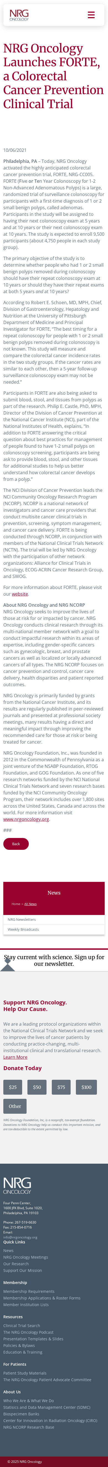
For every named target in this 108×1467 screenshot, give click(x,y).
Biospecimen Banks (21, 1413)
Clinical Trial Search (21, 1325)
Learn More (15, 1057)
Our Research (16, 1263)
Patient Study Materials (25, 1373)
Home (16, 904)
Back (16, 843)
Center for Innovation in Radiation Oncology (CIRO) (50, 1420)
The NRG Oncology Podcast (28, 1332)
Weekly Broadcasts (23, 929)
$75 (61, 1087)
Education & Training (22, 1352)
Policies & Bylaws (19, 1345)
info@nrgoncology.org (20, 1237)
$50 (37, 1087)
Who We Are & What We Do (28, 1400)
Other (15, 1106)
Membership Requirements (29, 1291)
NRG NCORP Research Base (28, 1427)
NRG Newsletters (22, 919)
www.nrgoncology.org (26, 819)
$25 (13, 1087)
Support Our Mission (22, 1270)
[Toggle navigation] (96, 15)
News (8, 1250)
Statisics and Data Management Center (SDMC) (46, 1407)
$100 (86, 1087)
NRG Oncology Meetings (25, 1257)
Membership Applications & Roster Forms (42, 1298)
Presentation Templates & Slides (33, 1338)
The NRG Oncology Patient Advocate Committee (47, 1379)
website (20, 594)
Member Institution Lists (26, 1304)
